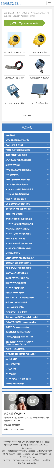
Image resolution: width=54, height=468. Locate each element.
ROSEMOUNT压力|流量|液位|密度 (19, 243)
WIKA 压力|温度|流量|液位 (16, 199)
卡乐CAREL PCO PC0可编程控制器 (20, 297)
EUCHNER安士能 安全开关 (16, 312)
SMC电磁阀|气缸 (12, 174)
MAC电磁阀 (10, 135)
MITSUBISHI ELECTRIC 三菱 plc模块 (21, 354)
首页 (18, 12)
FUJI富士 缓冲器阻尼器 (15, 349)
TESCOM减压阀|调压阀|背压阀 (18, 150)
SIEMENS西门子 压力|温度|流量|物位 (20, 258)
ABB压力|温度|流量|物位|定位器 (18, 248)
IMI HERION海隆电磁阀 (15, 287)
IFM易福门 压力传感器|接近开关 (18, 169)
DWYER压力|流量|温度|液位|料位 (19, 209)
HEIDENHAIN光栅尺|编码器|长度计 (19, 189)
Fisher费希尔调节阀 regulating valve (21, 322)
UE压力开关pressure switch (24, 15)
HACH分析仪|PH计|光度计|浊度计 (19, 218)
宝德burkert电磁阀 (13, 164)
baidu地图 (46, 460)
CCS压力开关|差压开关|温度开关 (18, 263)
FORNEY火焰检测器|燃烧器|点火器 (19, 223)
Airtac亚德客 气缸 (13, 364)
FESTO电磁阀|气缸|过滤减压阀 (18, 179)
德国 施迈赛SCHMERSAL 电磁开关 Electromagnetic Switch (19, 342)
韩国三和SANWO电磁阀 (15, 292)
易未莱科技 (31, 463)
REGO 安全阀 (11, 373)
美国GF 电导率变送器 (14, 214)
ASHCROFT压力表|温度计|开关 (18, 204)
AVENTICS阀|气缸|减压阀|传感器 (19, 160)
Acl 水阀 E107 (11, 359)
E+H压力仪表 (11, 368)
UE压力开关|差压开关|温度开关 (18, 228)
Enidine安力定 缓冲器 (14, 145)
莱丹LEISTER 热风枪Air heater (18, 332)
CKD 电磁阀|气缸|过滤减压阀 (17, 184)
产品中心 (26, 12)
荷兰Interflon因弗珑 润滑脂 (16, 302)
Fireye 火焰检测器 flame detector (19, 336)
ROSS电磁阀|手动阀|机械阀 (16, 155)
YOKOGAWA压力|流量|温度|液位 (18, 268)
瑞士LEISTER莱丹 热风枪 (16, 282)
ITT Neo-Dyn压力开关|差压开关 (18, 233)
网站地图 (36, 460)
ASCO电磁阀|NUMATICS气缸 (17, 140)
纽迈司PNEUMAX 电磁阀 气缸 (17, 277)
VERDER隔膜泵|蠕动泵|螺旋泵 (18, 194)
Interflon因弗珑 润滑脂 (15, 307)
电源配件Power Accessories (17, 327)
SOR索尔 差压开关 (13, 253)
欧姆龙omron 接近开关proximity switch (22, 317)
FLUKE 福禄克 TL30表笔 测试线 (18, 378)
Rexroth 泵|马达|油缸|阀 (15, 238)
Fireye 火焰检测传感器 (15, 383)
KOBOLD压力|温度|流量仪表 (17, 273)
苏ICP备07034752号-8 (21, 460)
